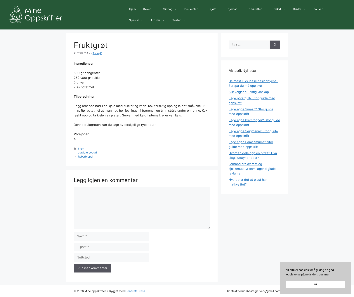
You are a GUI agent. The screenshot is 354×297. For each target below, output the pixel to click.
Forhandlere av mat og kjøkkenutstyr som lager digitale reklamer (252, 168)
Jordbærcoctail (87, 152)
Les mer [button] (324, 274)
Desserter (191, 9)
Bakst (277, 9)
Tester (176, 20)
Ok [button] (315, 284)
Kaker (147, 9)
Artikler (155, 20)
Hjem (132, 9)
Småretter (255, 9)
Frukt (81, 148)
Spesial (134, 20)
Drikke (297, 9)
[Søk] (275, 45)
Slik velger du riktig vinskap (249, 92)
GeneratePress (135, 291)
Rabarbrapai (85, 156)
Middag (167, 9)
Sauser (318, 9)
